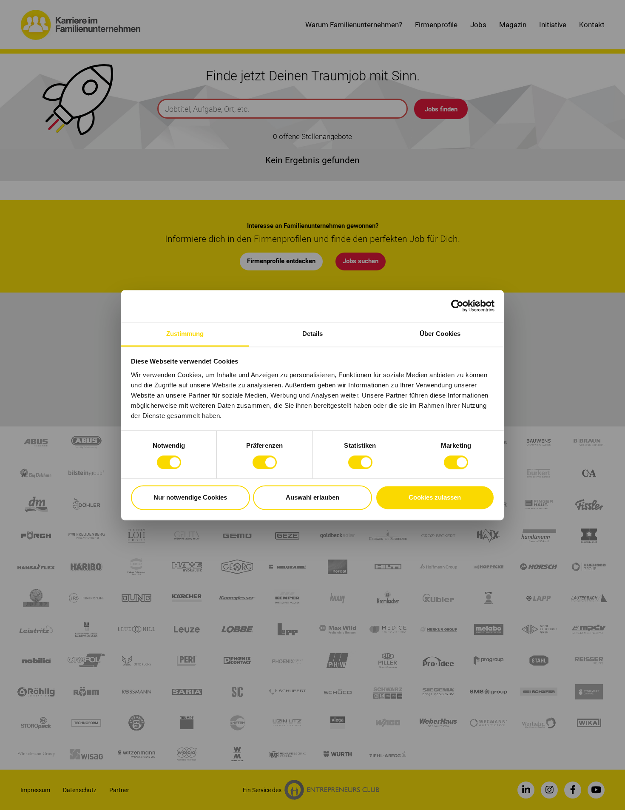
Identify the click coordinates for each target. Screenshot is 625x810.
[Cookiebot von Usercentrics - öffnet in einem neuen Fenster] (457, 305)
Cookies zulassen (435, 497)
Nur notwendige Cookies (190, 497)
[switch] (265, 462)
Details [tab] (312, 333)
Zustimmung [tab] (185, 333)
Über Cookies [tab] (440, 333)
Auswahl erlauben (312, 497)
